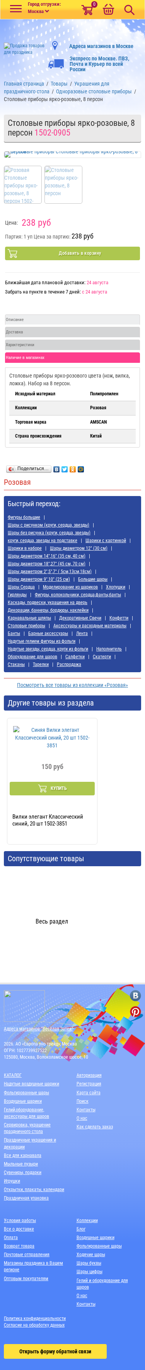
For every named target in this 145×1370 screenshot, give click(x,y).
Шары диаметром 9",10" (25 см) (39, 579)
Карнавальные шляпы (29, 618)
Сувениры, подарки (22, 1172)
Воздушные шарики (23, 1101)
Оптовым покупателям (26, 1278)
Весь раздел (52, 921)
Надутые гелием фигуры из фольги (41, 641)
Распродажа (69, 664)
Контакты (86, 1109)
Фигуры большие (24, 517)
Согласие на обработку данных (34, 1325)
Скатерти (102, 656)
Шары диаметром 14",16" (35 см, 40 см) (46, 556)
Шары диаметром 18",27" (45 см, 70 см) (46, 564)
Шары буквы (89, 1263)
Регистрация (89, 1084)
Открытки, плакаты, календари (34, 1189)
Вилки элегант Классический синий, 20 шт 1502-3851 (47, 820)
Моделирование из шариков (70, 587)
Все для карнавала (22, 1155)
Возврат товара (19, 1246)
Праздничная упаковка (26, 1198)
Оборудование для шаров (32, 656)
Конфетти (118, 618)
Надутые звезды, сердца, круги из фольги (48, 649)
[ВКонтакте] (57, 467)
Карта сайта (89, 1092)
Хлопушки (115, 587)
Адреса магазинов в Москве (101, 46)
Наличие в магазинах (25, 357)
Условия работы (20, 1220)
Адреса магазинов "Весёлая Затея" (38, 1029)
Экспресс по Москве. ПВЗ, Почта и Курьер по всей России (99, 64)
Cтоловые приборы (26, 625)
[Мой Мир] (81, 467)
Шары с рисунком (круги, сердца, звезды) (48, 525)
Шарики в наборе (25, 548)
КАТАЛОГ (13, 1075)
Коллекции (87, 1220)
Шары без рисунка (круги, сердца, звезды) (49, 533)
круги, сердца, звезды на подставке (42, 540)
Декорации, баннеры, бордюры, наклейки (48, 610)
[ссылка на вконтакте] (135, 995)
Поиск (83, 1101)
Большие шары (92, 579)
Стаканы (16, 664)
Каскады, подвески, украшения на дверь (47, 602)
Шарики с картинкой (105, 540)
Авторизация (89, 1075)
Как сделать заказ (95, 1127)
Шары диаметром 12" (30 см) (78, 548)
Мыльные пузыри (21, 1164)
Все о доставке (19, 1229)
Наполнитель (109, 649)
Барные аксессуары (48, 633)
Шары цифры (89, 1271)
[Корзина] (108, 10)
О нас (82, 1118)
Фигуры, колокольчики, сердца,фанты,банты (78, 594)
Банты (14, 633)
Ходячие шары (91, 1254)
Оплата (11, 1237)
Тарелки (41, 664)
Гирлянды (17, 594)
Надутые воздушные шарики (31, 1084)
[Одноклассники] (73, 467)
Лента (82, 633)
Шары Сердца (21, 587)
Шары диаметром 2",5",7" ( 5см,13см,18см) (50, 571)
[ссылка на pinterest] (135, 1011)
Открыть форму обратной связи (55, 1351)
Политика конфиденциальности (35, 1318)
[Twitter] (65, 467)
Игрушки (12, 1181)
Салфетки (75, 656)
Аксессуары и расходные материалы (89, 625)
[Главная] (24, 47)
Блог (81, 1229)
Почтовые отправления (26, 1254)
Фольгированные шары (26, 1092)
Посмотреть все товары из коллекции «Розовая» (72, 685)
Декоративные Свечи (80, 618)
